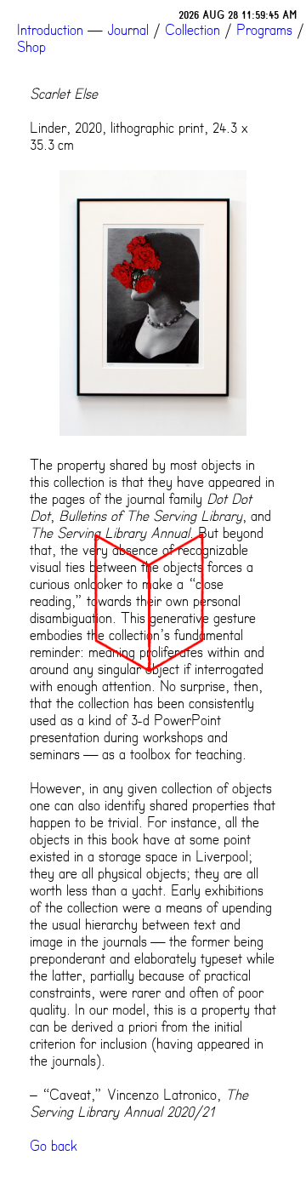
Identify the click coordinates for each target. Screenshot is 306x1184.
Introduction (50, 29)
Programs (264, 29)
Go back (53, 1145)
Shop (31, 46)
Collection (192, 29)
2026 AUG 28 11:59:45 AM (238, 15)
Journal (128, 29)
